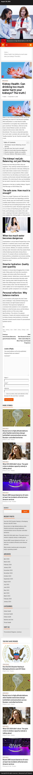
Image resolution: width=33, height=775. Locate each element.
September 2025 (8, 579)
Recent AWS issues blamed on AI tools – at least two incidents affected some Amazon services (16, 497)
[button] (6, 45)
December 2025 (8, 570)
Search (6, 507)
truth (27, 329)
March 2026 (7, 562)
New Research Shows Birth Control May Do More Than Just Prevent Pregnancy (23, 339)
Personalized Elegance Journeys (13, 632)
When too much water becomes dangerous (16, 150)
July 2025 (6, 584)
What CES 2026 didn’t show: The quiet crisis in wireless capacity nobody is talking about (15, 466)
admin (5, 96)
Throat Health (7, 622)
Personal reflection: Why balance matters (15, 154)
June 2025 (7, 587)
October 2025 (7, 576)
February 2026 (8, 564)
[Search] (28, 44)
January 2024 (7, 601)
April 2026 (6, 559)
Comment (7, 356)
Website (6, 388)
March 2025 (7, 596)
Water (4, 331)
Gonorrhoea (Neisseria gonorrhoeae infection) (9, 336)
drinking (7, 329)
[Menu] (6, 45)
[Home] (3, 45)
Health (15, 329)
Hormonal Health (8, 614)
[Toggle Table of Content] (27, 142)
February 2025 (8, 598)
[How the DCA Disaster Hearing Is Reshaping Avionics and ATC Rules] (16, 653)
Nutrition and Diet (8, 619)
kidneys (23, 329)
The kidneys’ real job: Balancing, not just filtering (15, 145)
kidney (19, 329)
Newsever (21, 773)
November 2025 (8, 573)
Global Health (7, 611)
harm (11, 329)
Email (6, 383)
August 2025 (7, 581)
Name (6, 377)
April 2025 (6, 593)
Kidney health (5, 80)
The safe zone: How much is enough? (14, 148)
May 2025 (6, 590)
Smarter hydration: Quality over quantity (15, 152)
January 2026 (7, 567)
